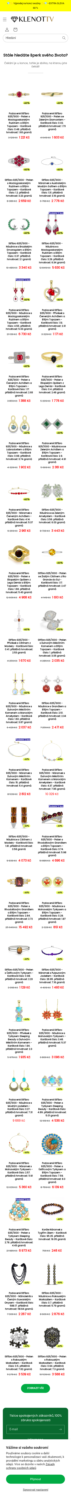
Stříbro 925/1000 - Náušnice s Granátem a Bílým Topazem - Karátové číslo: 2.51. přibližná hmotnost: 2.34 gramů (52, 711)
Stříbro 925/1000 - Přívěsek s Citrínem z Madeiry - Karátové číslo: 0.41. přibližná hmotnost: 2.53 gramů (19, 646)
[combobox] (35, 38)
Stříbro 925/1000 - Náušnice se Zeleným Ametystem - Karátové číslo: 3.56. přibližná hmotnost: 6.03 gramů (52, 516)
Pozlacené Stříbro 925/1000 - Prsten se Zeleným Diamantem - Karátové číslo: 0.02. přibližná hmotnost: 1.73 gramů (52, 121)
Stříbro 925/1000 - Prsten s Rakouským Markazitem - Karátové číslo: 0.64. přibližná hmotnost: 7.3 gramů (52, 1363)
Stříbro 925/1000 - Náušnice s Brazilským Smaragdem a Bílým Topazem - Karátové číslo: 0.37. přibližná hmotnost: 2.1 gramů (19, 251)
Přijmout (35, 1479)
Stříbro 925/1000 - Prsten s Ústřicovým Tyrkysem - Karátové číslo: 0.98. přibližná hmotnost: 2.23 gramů (19, 976)
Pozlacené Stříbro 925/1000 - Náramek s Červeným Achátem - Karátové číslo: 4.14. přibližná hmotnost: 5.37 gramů (19, 517)
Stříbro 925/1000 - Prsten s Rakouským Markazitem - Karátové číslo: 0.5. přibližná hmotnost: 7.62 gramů (19, 1363)
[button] (5, 19)
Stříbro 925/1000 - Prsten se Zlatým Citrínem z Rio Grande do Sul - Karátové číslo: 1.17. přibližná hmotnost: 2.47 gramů (52, 581)
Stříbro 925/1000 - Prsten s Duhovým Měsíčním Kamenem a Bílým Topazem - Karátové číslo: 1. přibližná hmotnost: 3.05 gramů (52, 647)
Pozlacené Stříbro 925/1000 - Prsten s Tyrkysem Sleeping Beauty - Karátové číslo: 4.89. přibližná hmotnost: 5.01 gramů (52, 1107)
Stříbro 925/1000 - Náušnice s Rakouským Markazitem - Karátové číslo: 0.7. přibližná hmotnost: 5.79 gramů (52, 1299)
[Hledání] (64, 38)
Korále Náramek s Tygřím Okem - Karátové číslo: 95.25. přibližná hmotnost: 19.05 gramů (52, 1234)
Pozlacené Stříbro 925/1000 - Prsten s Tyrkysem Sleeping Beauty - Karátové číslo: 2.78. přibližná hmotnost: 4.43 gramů (19, 1237)
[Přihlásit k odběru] (60, 1429)
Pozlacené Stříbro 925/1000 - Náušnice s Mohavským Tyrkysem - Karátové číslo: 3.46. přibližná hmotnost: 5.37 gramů (52, 1037)
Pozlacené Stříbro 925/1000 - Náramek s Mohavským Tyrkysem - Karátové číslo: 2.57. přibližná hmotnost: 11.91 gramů (19, 1171)
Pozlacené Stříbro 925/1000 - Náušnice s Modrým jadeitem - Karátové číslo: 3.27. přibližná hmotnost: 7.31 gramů (19, 1107)
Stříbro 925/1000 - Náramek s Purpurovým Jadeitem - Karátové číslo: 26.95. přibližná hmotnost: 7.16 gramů (52, 976)
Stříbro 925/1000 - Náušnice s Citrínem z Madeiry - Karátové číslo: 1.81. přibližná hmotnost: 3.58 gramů (19, 843)
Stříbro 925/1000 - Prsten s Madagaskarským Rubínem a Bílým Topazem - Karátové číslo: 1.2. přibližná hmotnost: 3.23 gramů (19, 187)
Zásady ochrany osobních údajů (30, 1466)
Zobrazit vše (35, 1388)
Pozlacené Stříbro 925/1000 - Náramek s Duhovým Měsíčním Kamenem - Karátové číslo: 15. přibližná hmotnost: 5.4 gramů (19, 777)
